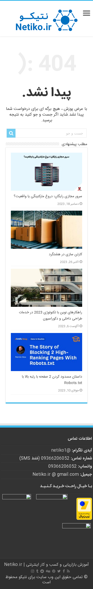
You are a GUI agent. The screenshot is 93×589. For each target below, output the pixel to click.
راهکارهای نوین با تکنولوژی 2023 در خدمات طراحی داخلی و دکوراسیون (50, 315)
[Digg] (48, 571)
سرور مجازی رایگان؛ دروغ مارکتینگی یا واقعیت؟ (48, 196)
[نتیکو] (47, 18)
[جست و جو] (11, 133)
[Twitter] (59, 571)
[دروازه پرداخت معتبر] (84, 509)
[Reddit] (42, 571)
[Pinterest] (54, 571)
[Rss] (68, 571)
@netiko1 (61, 450)
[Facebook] (63, 571)
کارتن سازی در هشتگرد (65, 254)
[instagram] (32, 571)
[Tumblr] (37, 571)
